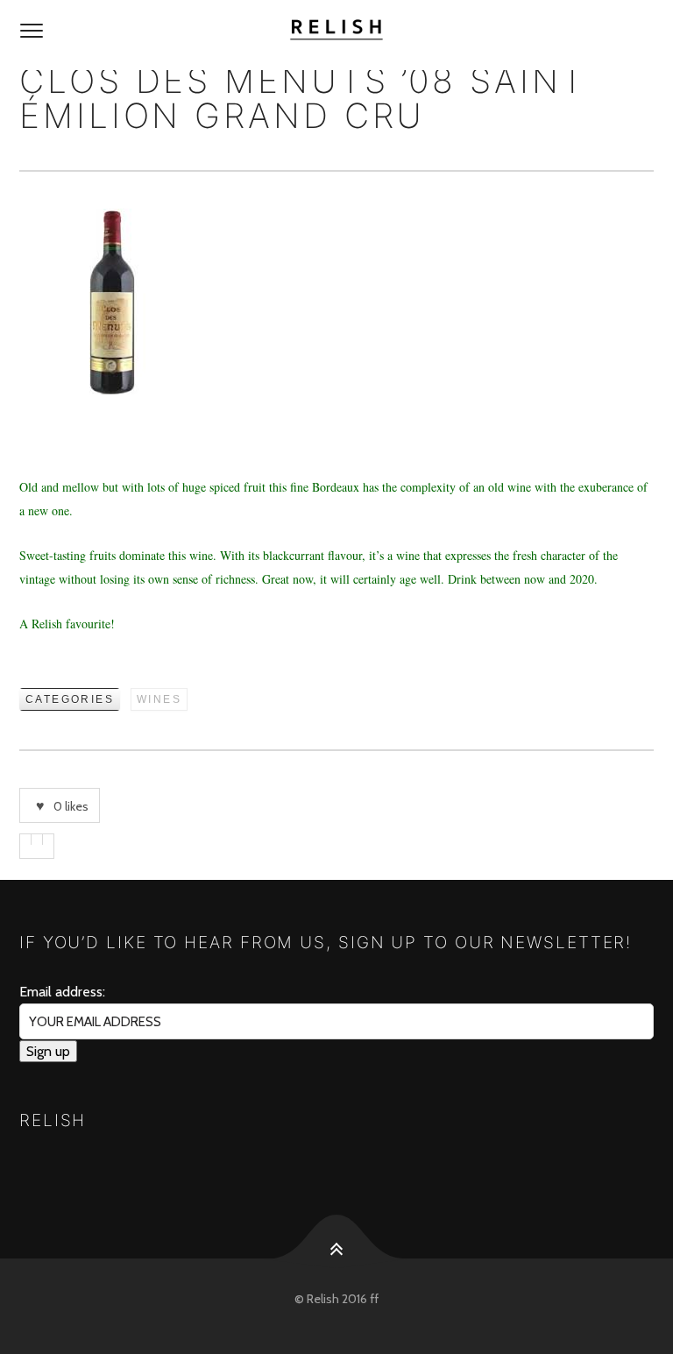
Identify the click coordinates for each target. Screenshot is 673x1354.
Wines (159, 699)
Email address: (62, 991)
